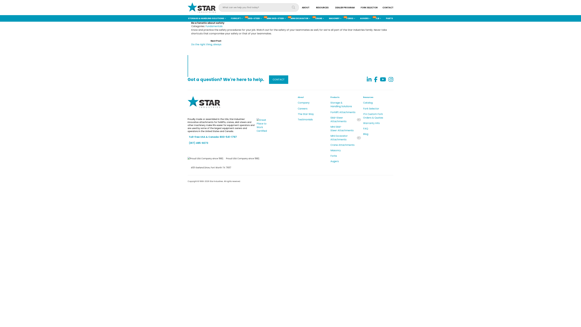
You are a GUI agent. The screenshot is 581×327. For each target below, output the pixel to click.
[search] (293, 7)
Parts (389, 18)
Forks (333, 156)
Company (304, 102)
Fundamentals (214, 26)
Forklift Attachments (342, 112)
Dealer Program (345, 7)
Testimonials (305, 119)
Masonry (335, 150)
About (305, 7)
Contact (387, 7)
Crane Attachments (342, 145)
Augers (334, 161)
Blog (365, 134)
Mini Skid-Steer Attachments (342, 128)
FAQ (365, 128)
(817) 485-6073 (198, 143)
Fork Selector (369, 7)
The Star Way (306, 114)
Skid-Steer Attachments (338, 119)
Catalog (368, 102)
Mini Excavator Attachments (339, 137)
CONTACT (279, 79)
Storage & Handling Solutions (341, 104)
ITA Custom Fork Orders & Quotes (373, 115)
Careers (302, 108)
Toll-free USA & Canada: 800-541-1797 (213, 137)
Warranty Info (371, 123)
